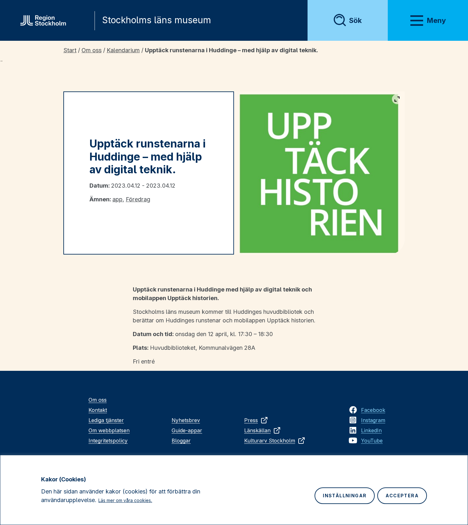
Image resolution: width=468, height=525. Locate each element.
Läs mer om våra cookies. (125, 500)
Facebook (373, 410)
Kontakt (98, 410)
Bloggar (181, 440)
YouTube (372, 440)
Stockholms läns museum (156, 20)
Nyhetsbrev (186, 420)
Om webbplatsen (109, 430)
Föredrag (138, 199)
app (117, 199)
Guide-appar (187, 430)
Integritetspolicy (108, 440)
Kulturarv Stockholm (269, 440)
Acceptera (402, 495)
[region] (234, 490)
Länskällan (257, 430)
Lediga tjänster (106, 420)
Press (251, 420)
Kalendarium (123, 50)
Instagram (373, 420)
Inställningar (344, 495)
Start (69, 50)
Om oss (92, 50)
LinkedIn (371, 430)
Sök (355, 20)
